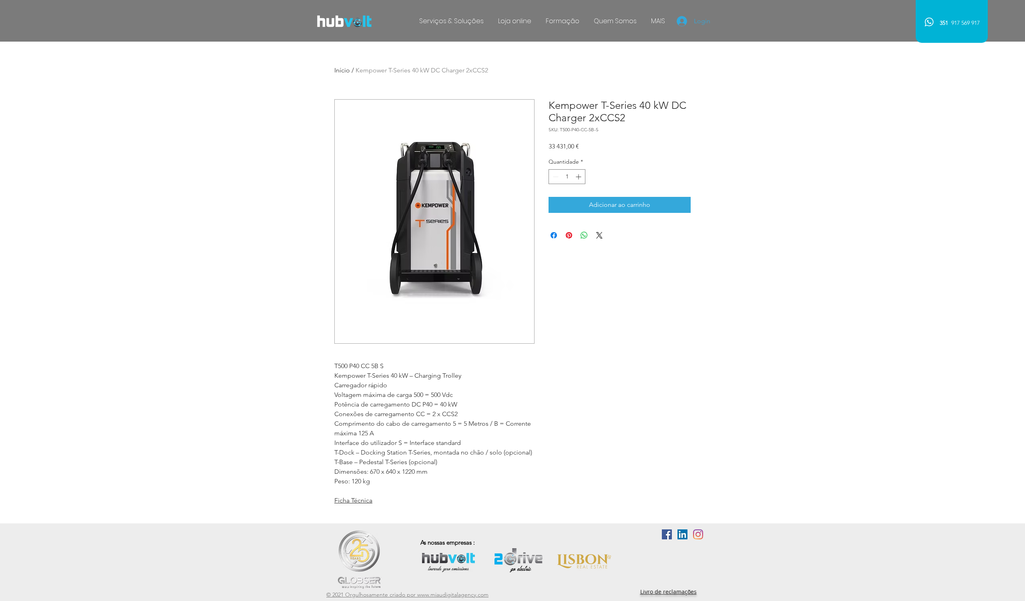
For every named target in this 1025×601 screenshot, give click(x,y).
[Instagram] (698, 534)
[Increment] (579, 177)
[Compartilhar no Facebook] (554, 235)
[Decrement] (555, 177)
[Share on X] (599, 235)
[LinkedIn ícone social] (682, 534)
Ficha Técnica (353, 500)
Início (342, 70)
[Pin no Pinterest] (569, 235)
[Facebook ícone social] (667, 534)
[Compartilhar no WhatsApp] (584, 235)
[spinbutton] (567, 177)
